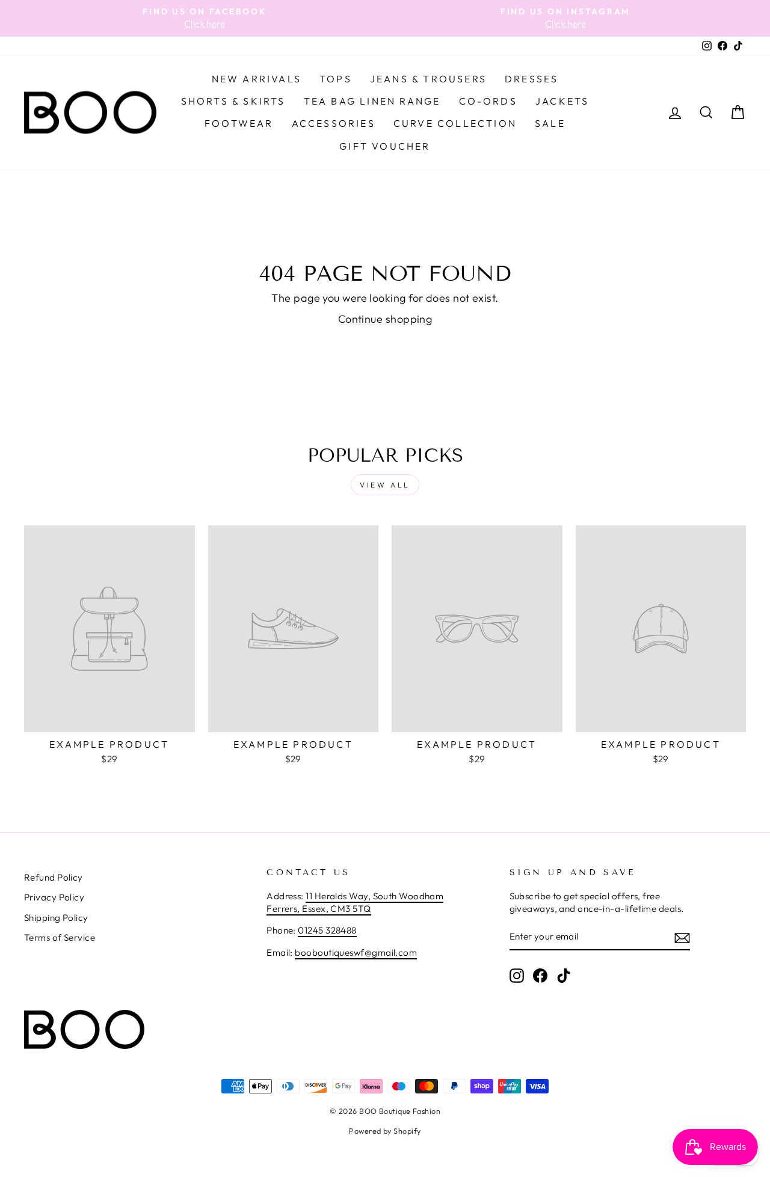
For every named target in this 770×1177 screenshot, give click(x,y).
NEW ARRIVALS (256, 79)
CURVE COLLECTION (455, 123)
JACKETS (562, 101)
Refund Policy (53, 877)
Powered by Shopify (384, 1131)
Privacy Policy (54, 897)
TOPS (335, 79)
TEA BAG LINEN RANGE (372, 101)
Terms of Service (59, 937)
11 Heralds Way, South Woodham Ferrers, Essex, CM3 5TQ (354, 902)
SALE (550, 123)
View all (385, 484)
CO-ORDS (488, 101)
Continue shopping (385, 319)
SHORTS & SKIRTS (233, 101)
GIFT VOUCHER (384, 146)
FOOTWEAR (239, 123)
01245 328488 (327, 930)
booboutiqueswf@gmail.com (356, 952)
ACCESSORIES (333, 123)
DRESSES (531, 79)
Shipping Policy (56, 917)
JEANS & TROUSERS (428, 79)
